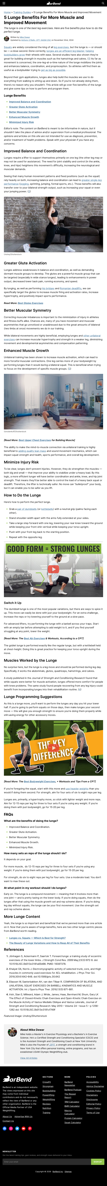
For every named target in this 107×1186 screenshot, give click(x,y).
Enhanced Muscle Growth (24, 117)
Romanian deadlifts (70, 288)
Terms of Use (93, 1112)
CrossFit (47, 1082)
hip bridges (48, 288)
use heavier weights (77, 788)
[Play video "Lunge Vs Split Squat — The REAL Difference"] (53, 748)
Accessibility (92, 1082)
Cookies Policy (93, 1090)
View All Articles (28, 1058)
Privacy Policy (93, 1108)
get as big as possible (53, 70)
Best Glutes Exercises (30, 303)
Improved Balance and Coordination (30, 101)
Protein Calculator (73, 1118)
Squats (8, 47)
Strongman (48, 1086)
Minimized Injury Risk (21, 122)
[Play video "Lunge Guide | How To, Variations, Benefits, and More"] (53, 569)
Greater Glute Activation (23, 106)
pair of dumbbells (27, 509)
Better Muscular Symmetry (24, 112)
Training (46, 1112)
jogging (24, 183)
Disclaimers (92, 1095)
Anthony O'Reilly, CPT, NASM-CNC (36, 40)
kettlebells (47, 509)
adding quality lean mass (32, 450)
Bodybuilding (49, 1090)
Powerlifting (48, 1095)
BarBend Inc (58, 1171)
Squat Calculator (72, 1122)
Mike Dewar (25, 37)
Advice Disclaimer (95, 1086)
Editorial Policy (93, 1104)
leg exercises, (61, 47)
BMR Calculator (72, 1106)
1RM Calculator (71, 1101)
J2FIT (52, 1044)
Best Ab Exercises (34, 638)
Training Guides (22, 12)
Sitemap (68, 1171)
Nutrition (47, 1108)
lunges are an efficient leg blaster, (66, 50)
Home (7, 12)
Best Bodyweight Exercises (39, 781)
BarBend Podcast (72, 1089)
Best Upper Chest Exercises (35, 440)
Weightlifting (49, 1099)
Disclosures (92, 1099)
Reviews (47, 1104)
